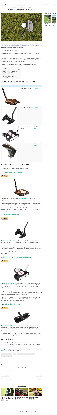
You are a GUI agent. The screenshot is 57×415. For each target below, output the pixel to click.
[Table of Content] (19, 69)
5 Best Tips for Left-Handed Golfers (48, 25)
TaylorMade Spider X (22, 198)
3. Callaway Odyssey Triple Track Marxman (11, 75)
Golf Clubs (23, 7)
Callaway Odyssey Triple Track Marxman (17, 257)
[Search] (54, 7)
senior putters (4, 356)
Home (34, 4)
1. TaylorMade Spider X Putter (8, 72)
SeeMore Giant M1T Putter (12, 304)
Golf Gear (46, 4)
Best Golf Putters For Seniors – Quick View (10, 70)
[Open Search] (55, 1)
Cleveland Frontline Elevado (12, 215)
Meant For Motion (13, 5)
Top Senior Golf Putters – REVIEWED (9, 71)
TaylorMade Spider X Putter (12, 172)
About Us (40, 4)
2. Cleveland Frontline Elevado (9, 73)
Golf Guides (53, 4)
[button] (55, 13)
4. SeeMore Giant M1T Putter (8, 76)
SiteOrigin (36, 411)
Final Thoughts (5, 77)
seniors (10, 356)
